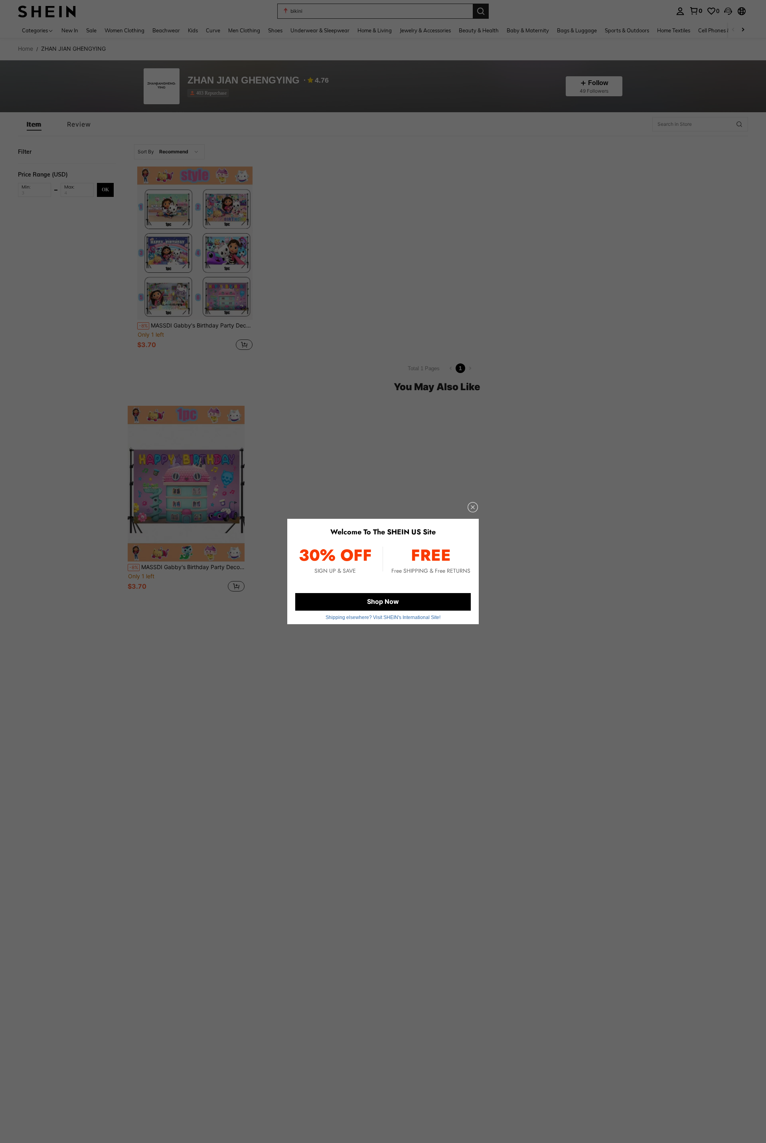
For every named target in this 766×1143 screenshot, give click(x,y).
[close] (473, 507)
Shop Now (383, 601)
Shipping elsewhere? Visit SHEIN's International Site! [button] (383, 617)
